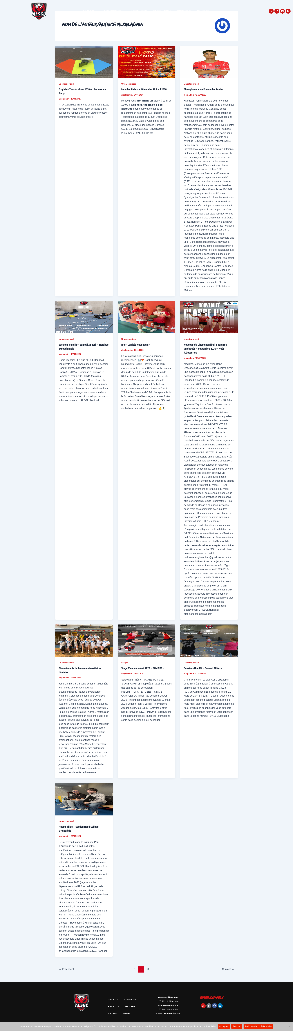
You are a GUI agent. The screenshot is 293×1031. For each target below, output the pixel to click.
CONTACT (203, 11)
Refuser (237, 1026)
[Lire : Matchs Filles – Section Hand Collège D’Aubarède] (84, 799)
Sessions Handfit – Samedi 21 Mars (203, 668)
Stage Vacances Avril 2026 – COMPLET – (143, 668)
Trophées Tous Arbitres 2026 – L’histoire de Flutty (82, 91)
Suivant (228, 969)
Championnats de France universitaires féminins (80, 670)
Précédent (66, 969)
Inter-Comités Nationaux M (135, 345)
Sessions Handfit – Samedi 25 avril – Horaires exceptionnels (84, 347)
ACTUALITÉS (139, 11)
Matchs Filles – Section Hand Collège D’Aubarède (79, 829)
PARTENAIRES (162, 11)
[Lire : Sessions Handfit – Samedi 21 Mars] (209, 640)
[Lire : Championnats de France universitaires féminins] (84, 640)
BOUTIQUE (184, 11)
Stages (124, 662)
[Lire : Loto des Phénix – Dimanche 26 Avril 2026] (146, 62)
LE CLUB (88, 11)
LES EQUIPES (112, 11)
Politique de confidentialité (258, 1026)
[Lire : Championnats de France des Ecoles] (209, 62)
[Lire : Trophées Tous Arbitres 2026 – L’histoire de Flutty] (84, 62)
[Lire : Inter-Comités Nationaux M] (146, 317)
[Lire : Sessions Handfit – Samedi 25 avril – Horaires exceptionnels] (84, 317)
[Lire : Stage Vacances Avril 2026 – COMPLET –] (146, 640)
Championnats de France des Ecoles (203, 89)
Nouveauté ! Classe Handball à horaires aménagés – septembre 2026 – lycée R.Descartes (205, 349)
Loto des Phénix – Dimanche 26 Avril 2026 (144, 89)
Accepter (223, 1026)
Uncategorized (66, 84)
